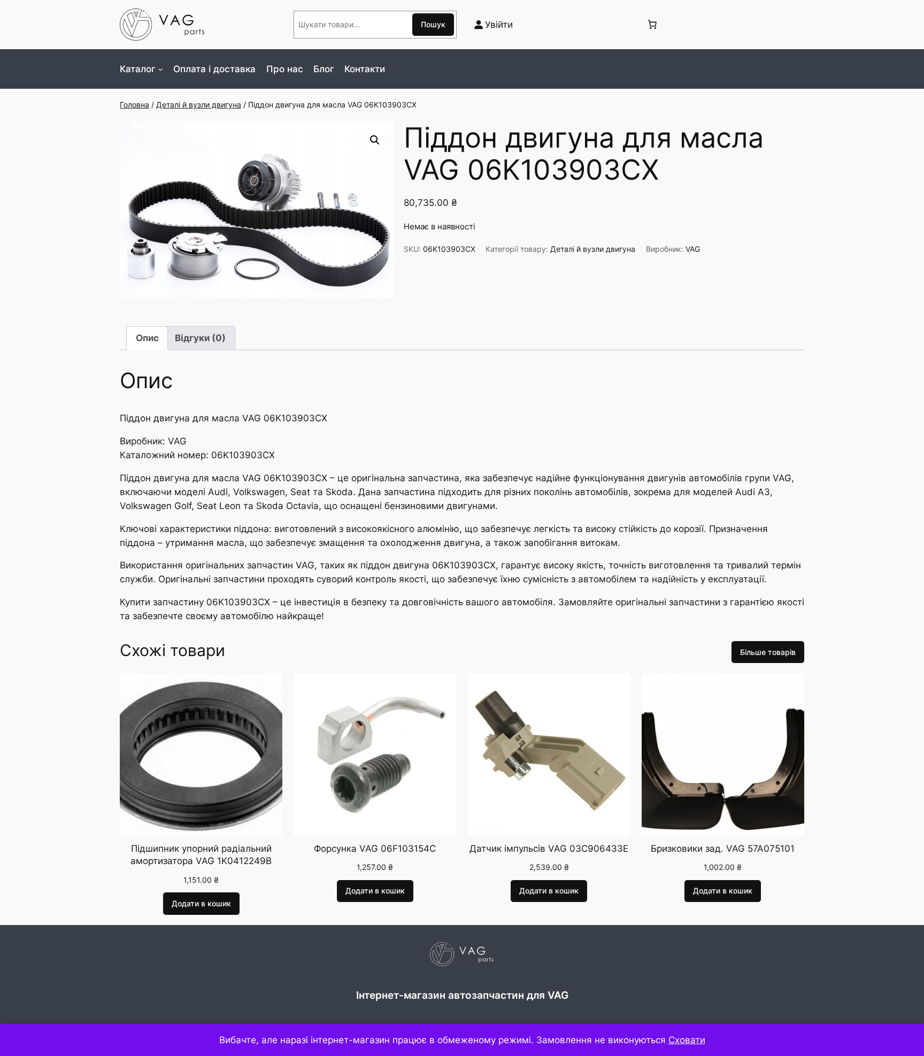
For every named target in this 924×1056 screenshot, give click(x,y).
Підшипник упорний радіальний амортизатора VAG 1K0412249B (201, 855)
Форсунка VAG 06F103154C (375, 848)
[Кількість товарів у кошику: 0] (652, 24)
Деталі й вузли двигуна (198, 104)
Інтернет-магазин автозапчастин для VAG (462, 995)
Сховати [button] (686, 1040)
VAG (693, 248)
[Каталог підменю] (160, 69)
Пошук (433, 24)
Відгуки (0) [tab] (200, 338)
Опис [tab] (147, 338)
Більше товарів (768, 652)
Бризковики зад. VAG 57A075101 (723, 848)
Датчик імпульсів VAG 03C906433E (548, 848)
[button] (374, 140)
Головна (134, 104)
